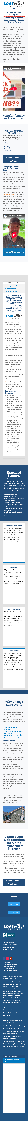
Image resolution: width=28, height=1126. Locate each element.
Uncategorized (7, 1010)
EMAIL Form (14, 904)
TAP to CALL (14, 912)
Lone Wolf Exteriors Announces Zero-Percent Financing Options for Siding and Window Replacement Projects (14, 1044)
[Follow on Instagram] (7, 958)
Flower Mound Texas (11, 291)
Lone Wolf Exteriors (8, 194)
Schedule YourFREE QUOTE (14, 13)
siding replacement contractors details (11, 287)
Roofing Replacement (10, 970)
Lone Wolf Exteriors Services (13, 283)
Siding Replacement (10, 966)
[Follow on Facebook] (4, 958)
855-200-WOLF (7, 949)
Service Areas (9, 954)
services (17, 875)
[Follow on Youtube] (11, 958)
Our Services (6, 962)
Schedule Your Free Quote (12, 159)
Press (4, 1007)
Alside (7, 382)
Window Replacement (10, 964)
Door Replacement (9, 968)
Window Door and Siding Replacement (12, 1061)
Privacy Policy (13, 978)
